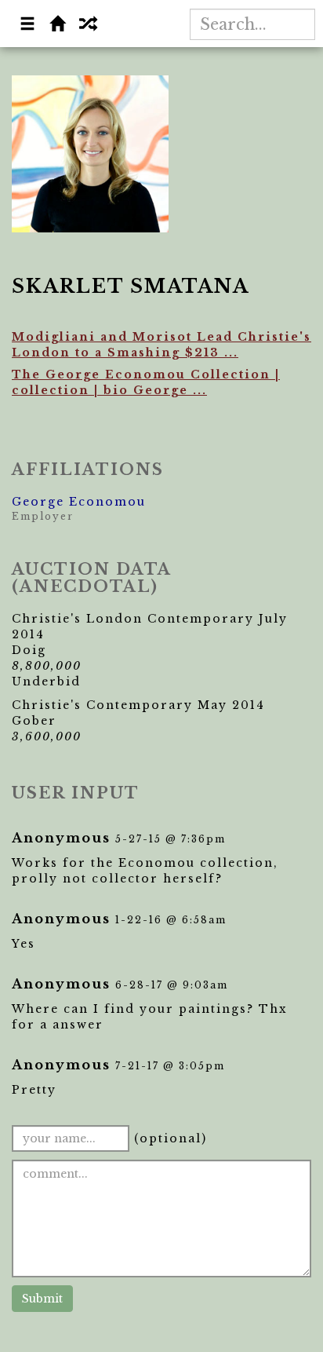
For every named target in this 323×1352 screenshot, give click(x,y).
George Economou (79, 502)
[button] (28, 25)
